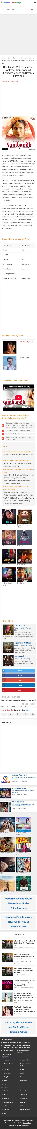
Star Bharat (23, 1098)
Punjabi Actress (18, 926)
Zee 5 (5, 1084)
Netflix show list (24, 1042)
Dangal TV (23, 1102)
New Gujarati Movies (18, 903)
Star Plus (7, 1091)
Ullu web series (8, 1050)
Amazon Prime (25, 1060)
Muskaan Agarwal (26, 342)
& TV (21, 1106)
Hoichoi (6, 1069)
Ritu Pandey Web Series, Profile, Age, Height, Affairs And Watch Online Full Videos (24, 1009)
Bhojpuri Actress (18, 1032)
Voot (5, 1080)
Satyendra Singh (20, 710)
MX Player (7, 1073)
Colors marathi (25, 1109)
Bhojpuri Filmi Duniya (21, 1120)
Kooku (22, 1069)
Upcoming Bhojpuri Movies (18, 1022)
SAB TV (6, 1113)
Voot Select (23, 1080)
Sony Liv (6, 1077)
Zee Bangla (23, 1094)
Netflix (22, 1073)
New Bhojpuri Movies (18, 1027)
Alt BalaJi (7, 1060)
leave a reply (14, 81)
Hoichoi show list (24, 1047)
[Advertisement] (18, 34)
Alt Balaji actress (24, 1045)
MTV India (7, 1106)
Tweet (20, 670)
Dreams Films (6, 81)
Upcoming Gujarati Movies (18, 898)
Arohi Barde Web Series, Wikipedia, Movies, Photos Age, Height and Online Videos (24, 996)
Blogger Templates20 (23, 1125)
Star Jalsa (7, 1109)
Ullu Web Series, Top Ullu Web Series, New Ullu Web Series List (24, 943)
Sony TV (6, 1098)
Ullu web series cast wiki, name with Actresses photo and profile (23, 970)
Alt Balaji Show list (9, 1045)
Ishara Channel (9, 1102)
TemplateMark (27, 1123)
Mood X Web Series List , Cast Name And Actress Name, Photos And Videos (24, 983)
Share (20, 675)
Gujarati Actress (19, 908)
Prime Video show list (10, 1047)
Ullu (21, 1077)
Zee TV (6, 1094)
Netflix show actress (9, 1042)
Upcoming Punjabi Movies (19, 917)
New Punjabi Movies (18, 922)
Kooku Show (7, 1054)
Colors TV (23, 1091)
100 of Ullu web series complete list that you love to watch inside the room (24, 957)
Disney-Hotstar (8, 1064)
